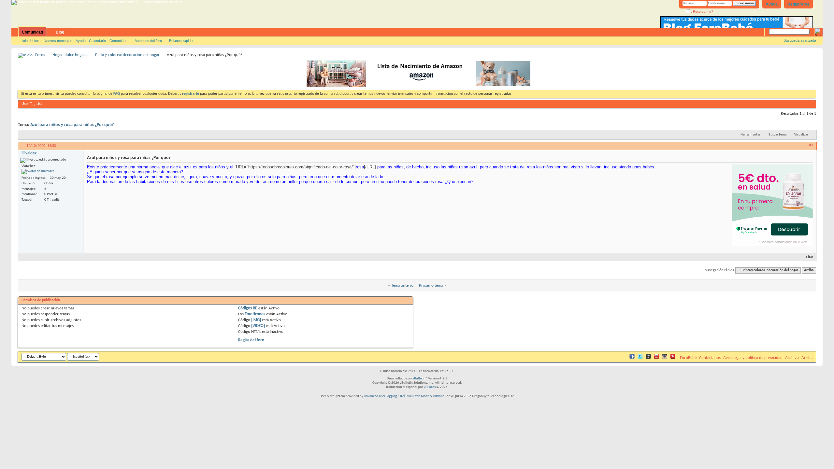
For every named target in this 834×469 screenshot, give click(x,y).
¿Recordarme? (701, 11)
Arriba (808, 270)
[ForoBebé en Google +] (648, 358)
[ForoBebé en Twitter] (640, 358)
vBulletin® (419, 378)
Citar (809, 257)
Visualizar (801, 134)
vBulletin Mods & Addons (425, 396)
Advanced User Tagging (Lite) (384, 396)
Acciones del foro (148, 41)
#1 (811, 145)
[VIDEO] (258, 326)
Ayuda (772, 4)
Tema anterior (403, 285)
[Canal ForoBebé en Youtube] (656, 358)
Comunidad (32, 32)
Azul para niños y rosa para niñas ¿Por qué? (72, 124)
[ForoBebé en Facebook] (632, 358)
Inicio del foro (30, 41)
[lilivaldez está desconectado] (38, 171)
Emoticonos (255, 314)
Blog (60, 32)
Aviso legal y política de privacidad (753, 358)
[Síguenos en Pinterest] (672, 358)
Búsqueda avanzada (800, 40)
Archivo (792, 358)
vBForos (430, 387)
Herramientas (750, 134)
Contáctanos (710, 358)
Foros (40, 55)
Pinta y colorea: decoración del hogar (127, 55)
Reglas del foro (251, 340)
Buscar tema (777, 134)
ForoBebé (688, 358)
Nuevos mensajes (58, 41)
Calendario (97, 41)
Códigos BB (247, 308)
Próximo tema (431, 285)
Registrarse (798, 4)
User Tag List (32, 104)
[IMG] (256, 320)
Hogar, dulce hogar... (70, 55)
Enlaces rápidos (181, 41)
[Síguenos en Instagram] (664, 358)
